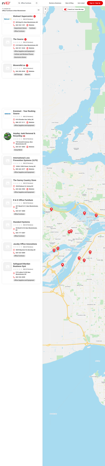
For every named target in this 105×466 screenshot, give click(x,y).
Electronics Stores (20, 57)
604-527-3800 (20, 211)
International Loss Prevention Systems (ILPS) (25, 159)
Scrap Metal (18, 150)
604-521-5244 (20, 48)
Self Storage (18, 74)
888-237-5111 (20, 122)
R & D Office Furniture (23, 200)
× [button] (36, 3)
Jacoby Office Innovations (25, 244)
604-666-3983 (20, 189)
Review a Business (55, 3)
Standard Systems (21, 222)
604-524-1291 (20, 25)
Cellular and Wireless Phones (23, 54)
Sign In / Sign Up (95, 3)
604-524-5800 (20, 253)
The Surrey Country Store (24, 180)
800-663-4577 (20, 169)
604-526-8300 (20, 277)
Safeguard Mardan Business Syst (21, 265)
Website (31, 25)
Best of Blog (69, 3)
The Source (18, 39)
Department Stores (20, 28)
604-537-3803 (20, 147)
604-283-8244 (20, 71)
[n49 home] (39, 10)
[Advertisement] (21, 94)
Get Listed (81, 3)
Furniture (32, 28)
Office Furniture (19, 31)
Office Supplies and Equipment (24, 51)
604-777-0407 (20, 233)
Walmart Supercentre (23, 16)
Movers (27, 74)
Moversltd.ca (19, 65)
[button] (54, 250)
